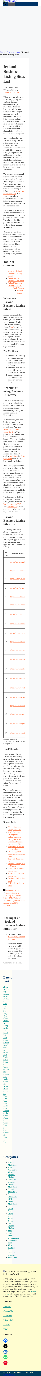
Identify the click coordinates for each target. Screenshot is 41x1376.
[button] (5, 4)
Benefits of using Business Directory (16, 279)
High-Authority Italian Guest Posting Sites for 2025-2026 (6, 998)
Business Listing (13, 52)
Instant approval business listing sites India (16, 854)
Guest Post (10, 1210)
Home (2, 52)
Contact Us (8, 1311)
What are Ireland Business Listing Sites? (15, 273)
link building (13, 506)
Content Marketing (12, 1185)
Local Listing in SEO (12, 504)
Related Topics (20, 291)
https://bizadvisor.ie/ (18, 588)
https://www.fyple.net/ (19, 669)
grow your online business (13, 192)
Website (11, 1255)
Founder (6, 1325)
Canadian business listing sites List (15, 843)
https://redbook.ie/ (17, 697)
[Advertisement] (20, 28)
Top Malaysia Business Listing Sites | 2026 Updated (14, 902)
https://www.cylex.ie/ (18, 605)
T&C (5, 1329)
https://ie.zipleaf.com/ (19, 614)
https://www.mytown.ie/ (20, 714)
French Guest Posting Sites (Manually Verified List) (6, 1130)
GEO (10, 1206)
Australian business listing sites (16, 874)
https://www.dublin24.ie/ (20, 596)
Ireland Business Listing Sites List (15, 284)
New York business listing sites (16, 869)
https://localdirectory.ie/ (19, 633)
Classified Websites (12, 1180)
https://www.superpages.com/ (22, 723)
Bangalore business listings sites (16, 847)
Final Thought (18, 288)
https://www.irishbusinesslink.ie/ (23, 570)
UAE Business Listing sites (14, 833)
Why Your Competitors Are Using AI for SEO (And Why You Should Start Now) (6, 1029)
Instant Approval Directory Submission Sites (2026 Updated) (12, 895)
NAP (12, 327)
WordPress (12, 1257)
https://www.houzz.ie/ (19, 705)
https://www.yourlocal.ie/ (20, 688)
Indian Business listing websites (14, 838)
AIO (10, 1167)
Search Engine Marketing (12, 1225)
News (10, 1221)
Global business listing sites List (14, 828)
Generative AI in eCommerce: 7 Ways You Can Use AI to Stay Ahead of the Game (6, 1098)
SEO (10, 1230)
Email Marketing (12, 1202)
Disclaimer (7, 1316)
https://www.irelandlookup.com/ (23, 650)
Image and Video (10, 1216)
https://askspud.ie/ (17, 579)
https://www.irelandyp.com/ (21, 641)
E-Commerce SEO (12, 1196)
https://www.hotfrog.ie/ (19, 659)
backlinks (14, 456)
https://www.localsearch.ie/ (21, 624)
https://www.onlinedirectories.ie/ (23, 678)
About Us (7, 1306)
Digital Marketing (12, 1190)
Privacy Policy (9, 1320)
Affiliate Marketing (12, 1163)
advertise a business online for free (11, 430)
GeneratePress (9, 1375)
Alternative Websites (12, 1171)
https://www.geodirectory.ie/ (21, 562)
